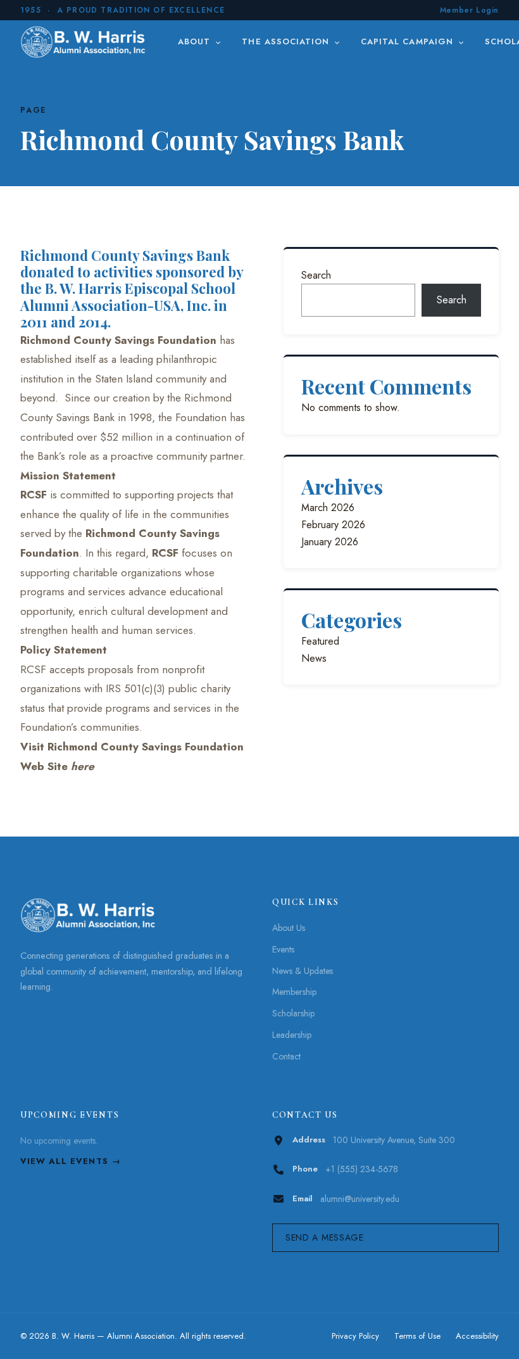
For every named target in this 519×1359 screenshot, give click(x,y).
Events (283, 949)
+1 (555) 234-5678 (361, 1169)
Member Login (469, 10)
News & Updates (302, 970)
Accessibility (477, 1336)
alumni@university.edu (359, 1198)
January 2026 (329, 541)
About (195, 41)
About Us (288, 927)
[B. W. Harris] (84, 41)
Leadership (291, 1034)
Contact (286, 1056)
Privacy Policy (355, 1336)
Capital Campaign (408, 41)
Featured (320, 641)
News (314, 658)
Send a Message (324, 1237)
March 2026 (327, 507)
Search (316, 275)
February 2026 (333, 524)
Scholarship (293, 1013)
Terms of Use (417, 1336)
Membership (294, 991)
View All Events (64, 1161)
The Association (287, 41)
